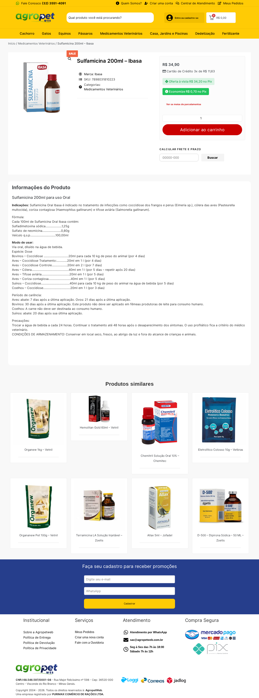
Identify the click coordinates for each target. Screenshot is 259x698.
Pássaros (85, 33)
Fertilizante (230, 33)
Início (11, 43)
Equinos (65, 33)
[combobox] (110, 17)
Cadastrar (129, 603)
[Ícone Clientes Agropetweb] (169, 17)
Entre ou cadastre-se (186, 17)
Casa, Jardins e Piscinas (169, 33)
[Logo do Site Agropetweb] (36, 17)
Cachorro (27, 33)
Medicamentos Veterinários (121, 33)
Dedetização (205, 33)
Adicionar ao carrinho (202, 129)
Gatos (46, 33)
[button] (69, 58)
